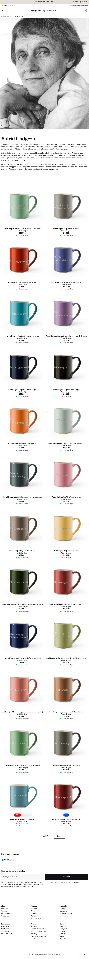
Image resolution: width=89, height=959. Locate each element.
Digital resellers (6, 913)
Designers (63, 911)
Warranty (34, 934)
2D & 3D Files (5, 931)
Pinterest (63, 934)
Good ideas (5, 916)
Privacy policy (76, 882)
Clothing (33, 916)
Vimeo (62, 936)
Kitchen (33, 913)
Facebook (63, 926)
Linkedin (63, 931)
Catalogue (63, 909)
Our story (4, 909)
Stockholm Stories (66, 913)
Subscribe (66, 877)
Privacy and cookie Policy (39, 936)
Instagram (63, 929)
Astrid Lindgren (36, 918)
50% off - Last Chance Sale (79, 5)
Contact (4, 911)
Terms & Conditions (37, 929)
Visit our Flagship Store (80, 1)
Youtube (63, 939)
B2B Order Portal (7, 934)
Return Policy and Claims (39, 931)
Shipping (34, 926)
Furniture (34, 909)
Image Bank (5, 926)
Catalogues (5, 929)
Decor (33, 911)
